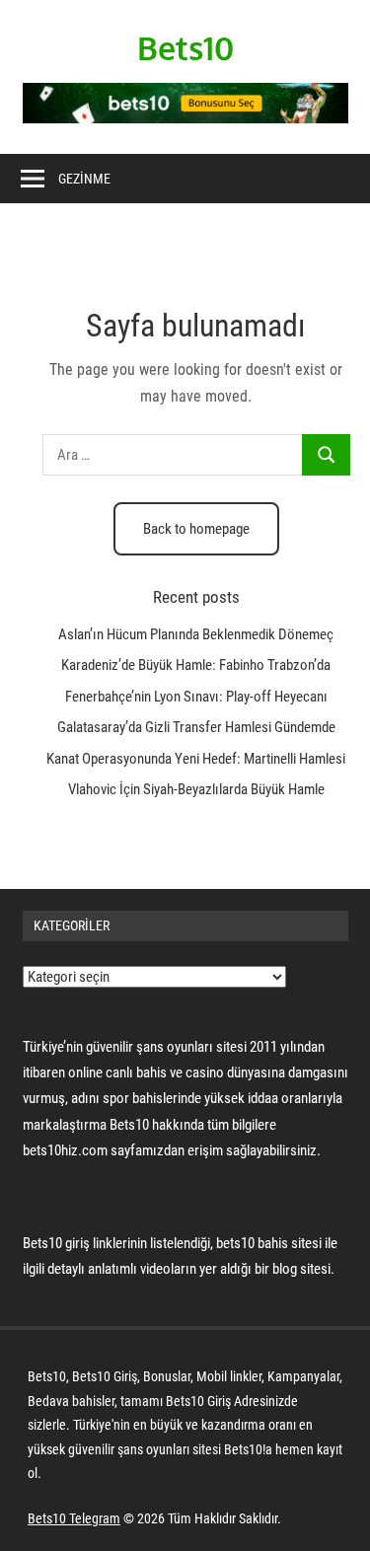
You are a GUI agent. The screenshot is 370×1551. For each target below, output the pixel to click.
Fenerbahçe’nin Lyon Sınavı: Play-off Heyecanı (196, 696)
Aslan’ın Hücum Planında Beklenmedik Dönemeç (195, 634)
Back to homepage (196, 529)
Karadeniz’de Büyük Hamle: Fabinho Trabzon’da (196, 665)
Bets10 (185, 48)
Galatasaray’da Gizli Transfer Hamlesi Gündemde (196, 727)
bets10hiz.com (65, 1150)
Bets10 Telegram (74, 1518)
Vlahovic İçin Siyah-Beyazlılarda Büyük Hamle (196, 789)
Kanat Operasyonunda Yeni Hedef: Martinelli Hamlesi (195, 759)
